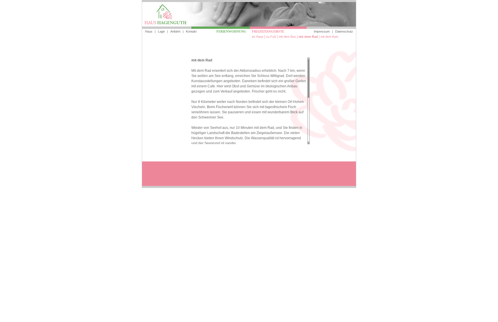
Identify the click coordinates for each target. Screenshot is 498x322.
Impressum (322, 31)
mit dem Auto (329, 36)
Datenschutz (344, 31)
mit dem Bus (287, 36)
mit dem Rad (308, 36)
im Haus (257, 36)
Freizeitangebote (268, 31)
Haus (148, 31)
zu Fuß (271, 36)
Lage (161, 31)
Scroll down (309, 143)
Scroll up (309, 59)
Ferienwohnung (231, 31)
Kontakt (191, 31)
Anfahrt (175, 31)
